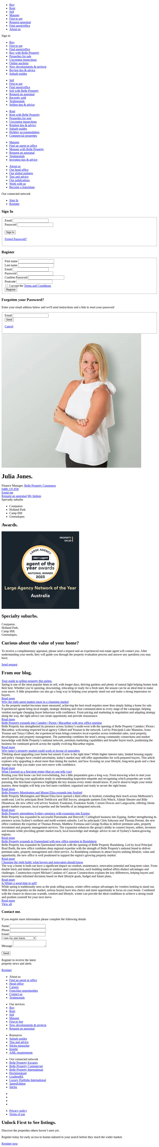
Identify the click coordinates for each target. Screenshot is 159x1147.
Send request (9, 664)
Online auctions (19, 63)
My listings (34, 496)
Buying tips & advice (22, 70)
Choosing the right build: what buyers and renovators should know (42, 862)
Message (7, 946)
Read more (8, 698)
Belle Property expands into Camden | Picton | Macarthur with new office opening (52, 722)
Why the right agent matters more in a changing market (35, 702)
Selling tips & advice (22, 104)
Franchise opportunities (23, 990)
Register (7, 970)
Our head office (19, 169)
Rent (12, 8)
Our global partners (21, 173)
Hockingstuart (18, 1073)
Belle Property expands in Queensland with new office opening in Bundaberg (49, 841)
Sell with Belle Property (24, 90)
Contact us (15, 994)
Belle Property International (26, 1069)
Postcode (10, 281)
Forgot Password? (16, 239)
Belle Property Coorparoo (40, 485)
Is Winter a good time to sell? (19, 883)
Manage (14, 15)
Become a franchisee (22, 187)
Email (8, 220)
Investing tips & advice (23, 159)
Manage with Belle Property (26, 149)
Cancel (9, 326)
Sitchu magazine (19, 1045)
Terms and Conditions (37, 285)
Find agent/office (19, 25)
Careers (14, 987)
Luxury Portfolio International (27, 1080)
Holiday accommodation (24, 132)
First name (11, 261)
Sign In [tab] (13, 200)
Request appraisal (20, 22)
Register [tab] (14, 203)
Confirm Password (16, 277)
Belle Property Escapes (23, 1062)
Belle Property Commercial (26, 1066)
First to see (15, 18)
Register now (10, 1143)
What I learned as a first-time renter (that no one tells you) (37, 771)
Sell (11, 11)
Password (10, 224)
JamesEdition (17, 1083)
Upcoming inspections (23, 59)
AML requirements (21, 1052)
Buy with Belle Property (24, 52)
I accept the (30, 285)
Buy (12, 4)
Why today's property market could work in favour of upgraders (41, 750)
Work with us (17, 183)
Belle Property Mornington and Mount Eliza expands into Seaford (42, 792)
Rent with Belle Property (24, 114)
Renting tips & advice (22, 125)
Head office (16, 983)
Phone (5, 930)
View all (7, 904)
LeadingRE (16, 1076)
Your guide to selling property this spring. (27, 681)
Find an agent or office (23, 145)
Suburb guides (18, 73)
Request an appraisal (22, 94)
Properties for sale (20, 56)
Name (5, 926)
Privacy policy (18, 1110)
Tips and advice (19, 176)
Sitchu (13, 1087)
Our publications (19, 180)
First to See (16, 1021)
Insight (13, 1049)
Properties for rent (20, 118)
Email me (7, 492)
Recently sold (17, 97)
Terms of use (17, 1114)
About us (15, 29)
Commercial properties (23, 135)
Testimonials (17, 101)
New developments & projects (27, 66)
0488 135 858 (10, 489)
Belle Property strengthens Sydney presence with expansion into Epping (46, 813)
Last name (11, 265)
